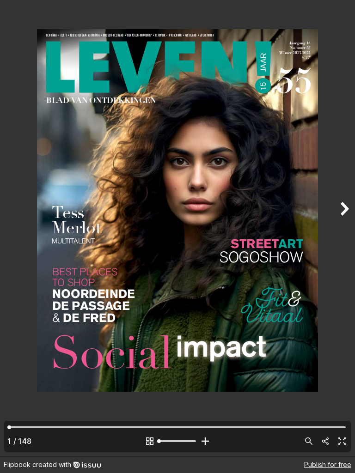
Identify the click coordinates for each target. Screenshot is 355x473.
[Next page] (344, 228)
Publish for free (327, 464)
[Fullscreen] (342, 441)
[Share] (325, 441)
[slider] (177, 441)
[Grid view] (149, 441)
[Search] (308, 441)
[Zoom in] (205, 441)
